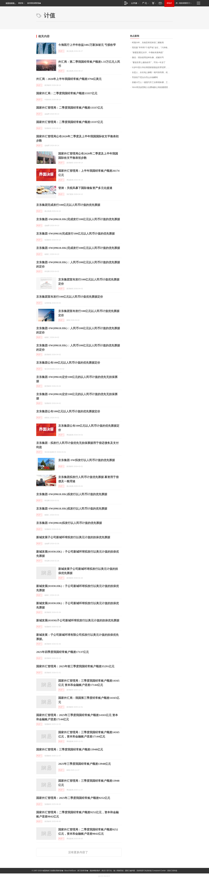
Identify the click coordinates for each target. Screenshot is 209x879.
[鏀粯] (153, 3)
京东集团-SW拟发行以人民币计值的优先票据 (86, 460)
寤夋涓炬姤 (172, 871)
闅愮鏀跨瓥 (130, 871)
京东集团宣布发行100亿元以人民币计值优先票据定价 (69, 296)
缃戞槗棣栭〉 (11, 3)
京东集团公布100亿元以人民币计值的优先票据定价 (68, 362)
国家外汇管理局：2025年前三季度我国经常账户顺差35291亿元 (75, 666)
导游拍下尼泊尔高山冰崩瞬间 (145, 77)
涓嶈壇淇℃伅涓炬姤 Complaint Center (151, 871)
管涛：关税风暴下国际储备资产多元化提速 (85, 187)
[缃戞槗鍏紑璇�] (135, 3)
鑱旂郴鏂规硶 (95, 871)
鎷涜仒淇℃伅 (107, 871)
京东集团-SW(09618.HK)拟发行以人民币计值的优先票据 (71, 494)
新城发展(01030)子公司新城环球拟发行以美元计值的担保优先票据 (77, 620)
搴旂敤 (20, 3)
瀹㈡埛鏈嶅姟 (118, 871)
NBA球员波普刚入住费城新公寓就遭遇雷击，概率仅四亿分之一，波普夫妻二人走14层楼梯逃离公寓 (152, 87)
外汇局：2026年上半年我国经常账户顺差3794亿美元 (69, 78)
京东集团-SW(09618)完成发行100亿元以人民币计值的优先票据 (75, 233)
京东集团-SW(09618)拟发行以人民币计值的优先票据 (69, 522)
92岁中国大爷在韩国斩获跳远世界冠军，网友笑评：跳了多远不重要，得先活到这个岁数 (152, 67)
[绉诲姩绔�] (126, 3)
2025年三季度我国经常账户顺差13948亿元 (84, 763)
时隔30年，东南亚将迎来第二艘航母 (148, 42)
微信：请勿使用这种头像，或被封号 (148, 57)
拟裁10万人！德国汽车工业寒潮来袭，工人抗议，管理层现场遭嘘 (152, 82)
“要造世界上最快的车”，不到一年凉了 (148, 62)
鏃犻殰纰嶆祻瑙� (34, 3)
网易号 (61, 51)
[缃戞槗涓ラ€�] (145, 3)
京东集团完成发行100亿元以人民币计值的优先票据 (68, 204)
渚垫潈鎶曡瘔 (105, 876)
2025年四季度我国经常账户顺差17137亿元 (62, 651)
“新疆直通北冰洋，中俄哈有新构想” (148, 52)
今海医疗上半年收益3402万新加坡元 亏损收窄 (87, 44)
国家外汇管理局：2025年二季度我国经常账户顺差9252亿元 (73, 797)
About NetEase (70, 871)
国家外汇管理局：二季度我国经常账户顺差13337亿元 (69, 107)
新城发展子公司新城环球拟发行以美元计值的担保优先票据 (73, 537)
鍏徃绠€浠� (82, 871)
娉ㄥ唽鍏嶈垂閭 (183, 3)
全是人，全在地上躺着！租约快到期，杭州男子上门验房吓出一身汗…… (152, 72)
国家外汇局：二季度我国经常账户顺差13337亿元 (66, 93)
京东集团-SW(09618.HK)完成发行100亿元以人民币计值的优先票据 (78, 219)
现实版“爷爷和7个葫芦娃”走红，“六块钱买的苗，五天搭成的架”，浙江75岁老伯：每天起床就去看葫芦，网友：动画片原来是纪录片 (152, 47)
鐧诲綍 (169, 3)
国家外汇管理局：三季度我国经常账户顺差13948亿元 (69, 749)
